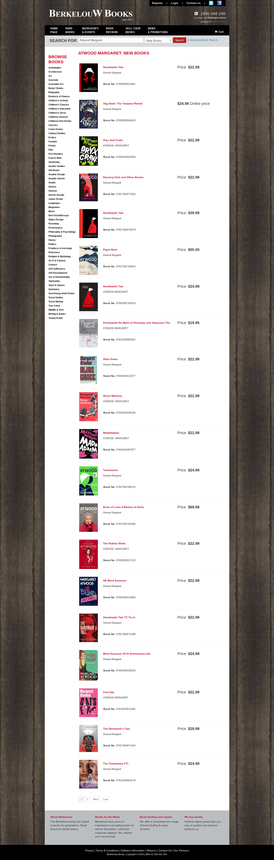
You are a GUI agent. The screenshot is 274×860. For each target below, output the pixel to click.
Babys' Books (55, 88)
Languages (54, 203)
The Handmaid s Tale (116, 728)
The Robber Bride (114, 543)
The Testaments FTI (115, 763)
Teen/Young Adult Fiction (61, 293)
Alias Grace (110, 359)
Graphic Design (56, 174)
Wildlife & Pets (56, 310)
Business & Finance (59, 96)
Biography (53, 92)
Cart (221, 31)
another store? (219, 22)
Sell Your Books (133, 30)
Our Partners (181, 850)
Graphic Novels (56, 178)
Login (174, 2)
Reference (54, 252)
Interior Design (56, 195)
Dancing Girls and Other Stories (123, 177)
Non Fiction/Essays (58, 215)
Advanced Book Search (204, 39)
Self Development (57, 273)
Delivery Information (133, 850)
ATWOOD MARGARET (115, 291)
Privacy (89, 850)
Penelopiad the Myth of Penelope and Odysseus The (136, 322)
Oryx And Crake (113, 140)
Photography (55, 236)
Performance (55, 227)
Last (105, 799)
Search (179, 40)
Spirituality (54, 281)
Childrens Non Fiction (59, 121)
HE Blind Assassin (114, 580)
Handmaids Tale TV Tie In (119, 617)
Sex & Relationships (59, 277)
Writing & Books (57, 314)
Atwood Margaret (112, 72)
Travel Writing (55, 301)
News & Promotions (158, 30)
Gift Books (54, 170)
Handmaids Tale (113, 67)
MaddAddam (111, 432)
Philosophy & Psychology (61, 232)
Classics (53, 125)
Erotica (52, 137)
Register (157, 2)
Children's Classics (58, 104)
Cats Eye (108, 692)
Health (51, 182)
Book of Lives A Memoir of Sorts (123, 507)
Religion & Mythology (59, 256)
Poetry (52, 240)
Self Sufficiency (56, 269)
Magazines (54, 207)
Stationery (53, 289)
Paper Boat (110, 249)
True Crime (54, 305)
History (52, 186)
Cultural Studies (56, 133)
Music (51, 211)
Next (95, 799)
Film (50, 149)
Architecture (55, 72)
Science (52, 264)
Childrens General (58, 117)
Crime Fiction (55, 129)
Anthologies (54, 67)
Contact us (194, 2)
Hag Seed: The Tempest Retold (122, 103)
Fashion (52, 141)
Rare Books (70, 30)
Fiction (52, 145)
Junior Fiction (55, 199)
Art (50, 76)
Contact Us (164, 850)
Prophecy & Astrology (60, 248)
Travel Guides (55, 297)
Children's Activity (58, 100)
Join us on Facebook (219, 3)
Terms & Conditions (107, 850)
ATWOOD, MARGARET (116, 401)
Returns (151, 850)
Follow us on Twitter (211, 3)
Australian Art (55, 84)
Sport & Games (56, 285)
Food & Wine (55, 158)
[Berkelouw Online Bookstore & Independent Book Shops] (90, 14)
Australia (53, 80)
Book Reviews (112, 30)
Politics (52, 244)
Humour (52, 191)
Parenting (53, 223)
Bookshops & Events (90, 30)
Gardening (53, 162)
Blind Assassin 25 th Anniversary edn (127, 653)
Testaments (110, 470)
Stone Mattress (112, 395)
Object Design (55, 219)
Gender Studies (56, 166)
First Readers (55, 154)
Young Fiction (55, 318)
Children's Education (59, 108)
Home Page (54, 30)
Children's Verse (57, 113)
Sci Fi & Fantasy (57, 260)
